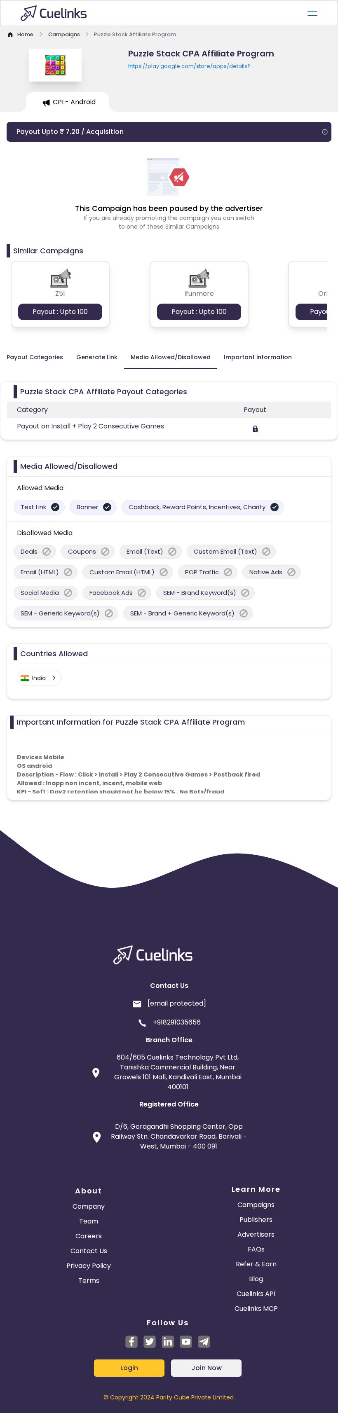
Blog (256, 1279)
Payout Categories (35, 357)
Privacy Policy (88, 1265)
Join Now (206, 1368)
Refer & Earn (256, 1264)
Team (88, 1221)
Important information (258, 357)
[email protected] (177, 1003)
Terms (88, 1280)
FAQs (256, 1249)
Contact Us (88, 1251)
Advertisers (256, 1234)
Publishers (255, 1219)
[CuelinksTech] (204, 1341)
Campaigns (256, 1204)
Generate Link (96, 357)
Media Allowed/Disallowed (171, 357)
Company (89, 1206)
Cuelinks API (256, 1293)
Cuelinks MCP (256, 1308)
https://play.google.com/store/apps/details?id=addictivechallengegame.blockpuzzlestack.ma (195, 66)
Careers (88, 1236)
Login (129, 1368)
